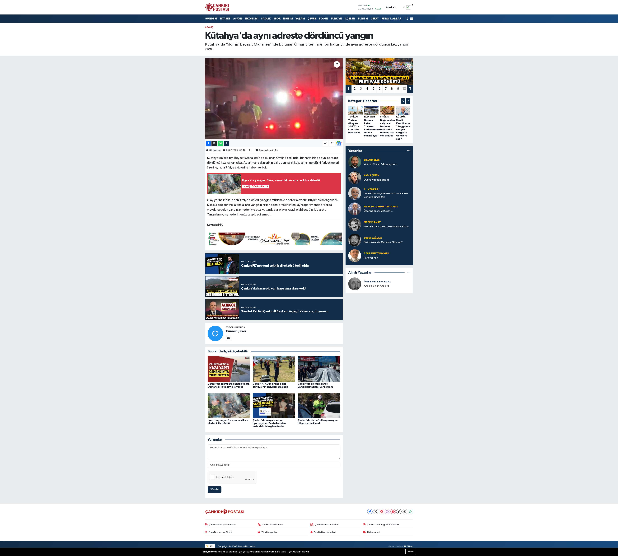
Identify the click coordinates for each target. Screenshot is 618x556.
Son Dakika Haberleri (325, 532)
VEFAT (375, 18)
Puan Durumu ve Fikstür (221, 532)
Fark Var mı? (371, 258)
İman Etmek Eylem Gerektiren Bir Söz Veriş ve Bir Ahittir (386, 195)
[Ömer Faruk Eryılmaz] (354, 283)
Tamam (410, 551)
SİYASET (225, 18)
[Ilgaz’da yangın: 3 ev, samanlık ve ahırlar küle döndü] (229, 405)
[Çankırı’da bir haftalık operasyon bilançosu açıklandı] (319, 405)
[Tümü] (408, 150)
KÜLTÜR (401, 116)
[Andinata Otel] (274, 238)
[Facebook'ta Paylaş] (208, 143)
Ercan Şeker (371, 160)
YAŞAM (300, 18)
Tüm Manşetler (269, 532)
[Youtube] (393, 511)
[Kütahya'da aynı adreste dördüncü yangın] (274, 98)
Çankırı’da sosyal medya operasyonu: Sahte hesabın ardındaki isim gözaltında (269, 423)
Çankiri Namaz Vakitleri (326, 524)
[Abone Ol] (339, 143)
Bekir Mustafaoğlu (376, 253)
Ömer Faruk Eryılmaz (377, 281)
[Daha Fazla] (226, 143)
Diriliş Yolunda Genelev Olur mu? (383, 242)
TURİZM (363, 18)
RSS (211, 546)
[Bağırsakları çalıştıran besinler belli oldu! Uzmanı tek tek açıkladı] (387, 110)
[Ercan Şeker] (354, 162)
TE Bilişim (408, 546)
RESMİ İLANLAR (391, 18)
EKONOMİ (251, 18)
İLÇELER (350, 18)
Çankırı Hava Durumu (272, 524)
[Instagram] (387, 511)
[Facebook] (370, 511)
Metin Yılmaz (372, 222)
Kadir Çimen (371, 175)
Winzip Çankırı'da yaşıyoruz (380, 164)
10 (404, 88)
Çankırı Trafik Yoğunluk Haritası (383, 524)
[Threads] (404, 511)
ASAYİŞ (238, 18)
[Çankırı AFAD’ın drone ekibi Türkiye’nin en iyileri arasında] (274, 369)
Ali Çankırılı (371, 189)
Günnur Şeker (215, 150)
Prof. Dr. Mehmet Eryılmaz (381, 207)
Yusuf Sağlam (373, 238)
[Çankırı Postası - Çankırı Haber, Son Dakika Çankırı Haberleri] (217, 7)
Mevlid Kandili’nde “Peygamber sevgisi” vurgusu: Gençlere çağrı (404, 129)
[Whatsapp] (410, 511)
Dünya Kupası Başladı (376, 179)
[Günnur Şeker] (215, 333)
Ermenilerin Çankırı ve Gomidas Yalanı (386, 226)
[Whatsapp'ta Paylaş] (220, 143)
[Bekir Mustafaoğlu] (354, 255)
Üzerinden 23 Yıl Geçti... (378, 211)
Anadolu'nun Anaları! (376, 286)
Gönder (214, 489)
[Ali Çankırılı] (354, 193)
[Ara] (407, 18)
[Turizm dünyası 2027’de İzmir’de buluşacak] (355, 110)
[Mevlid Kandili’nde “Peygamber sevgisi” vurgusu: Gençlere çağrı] (403, 110)
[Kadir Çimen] (354, 177)
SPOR (277, 18)
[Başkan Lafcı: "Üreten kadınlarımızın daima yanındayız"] (371, 110)
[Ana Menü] (411, 18)
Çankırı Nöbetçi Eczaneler (222, 524)
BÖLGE (323, 18)
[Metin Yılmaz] (354, 224)
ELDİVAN (369, 116)
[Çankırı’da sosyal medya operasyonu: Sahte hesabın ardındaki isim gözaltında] (274, 405)
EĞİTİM (288, 18)
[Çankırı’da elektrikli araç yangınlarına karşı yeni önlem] (319, 369)
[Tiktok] (399, 511)
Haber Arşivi (373, 532)
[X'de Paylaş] (214, 143)
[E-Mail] (228, 338)
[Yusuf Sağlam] (354, 240)
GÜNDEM (211, 18)
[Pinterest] (381, 511)
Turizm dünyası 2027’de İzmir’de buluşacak (354, 126)
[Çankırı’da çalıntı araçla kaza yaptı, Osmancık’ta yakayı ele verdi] (229, 369)
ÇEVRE (312, 18)
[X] (375, 511)
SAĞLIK (266, 18)
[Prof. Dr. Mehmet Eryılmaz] (354, 208)
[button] (403, 101)
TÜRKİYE (336, 18)
